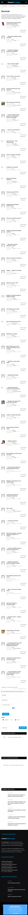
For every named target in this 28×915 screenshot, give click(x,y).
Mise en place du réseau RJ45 (13, 102)
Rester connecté (6, 704)
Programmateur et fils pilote (12, 630)
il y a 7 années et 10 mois (10, 106)
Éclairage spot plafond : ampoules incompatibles (12, 50)
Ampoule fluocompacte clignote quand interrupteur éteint (13, 23)
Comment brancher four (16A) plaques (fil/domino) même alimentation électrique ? (13, 644)
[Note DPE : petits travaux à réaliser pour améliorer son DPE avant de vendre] (4, 794)
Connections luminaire (13, 520)
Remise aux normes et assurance (14, 258)
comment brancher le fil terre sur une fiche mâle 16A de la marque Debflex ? (13, 673)
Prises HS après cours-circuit (13, 76)
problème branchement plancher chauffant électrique (13, 562)
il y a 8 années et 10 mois (10, 649)
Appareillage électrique (13, 375)
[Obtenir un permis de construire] (3, 896)
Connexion (5, 714)
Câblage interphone (12, 441)
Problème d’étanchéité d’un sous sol (8, 864)
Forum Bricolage (12, 6)
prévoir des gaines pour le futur (13, 321)
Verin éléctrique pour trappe (12, 309)
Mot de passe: (5, 700)
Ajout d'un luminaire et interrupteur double (11, 603)
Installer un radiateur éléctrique (13, 415)
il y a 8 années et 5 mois (10, 392)
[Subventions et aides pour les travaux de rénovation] (3, 889)
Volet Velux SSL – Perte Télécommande (11, 141)
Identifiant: (4, 695)
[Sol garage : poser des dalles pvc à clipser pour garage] (4, 809)
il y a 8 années (19, 132)
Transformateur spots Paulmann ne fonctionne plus (13, 388)
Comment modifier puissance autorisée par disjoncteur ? (13, 549)
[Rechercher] (26, 2)
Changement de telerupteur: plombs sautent (12, 205)
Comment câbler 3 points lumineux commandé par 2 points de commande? (12, 116)
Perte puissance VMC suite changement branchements (13, 468)
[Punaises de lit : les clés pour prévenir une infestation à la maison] (4, 823)
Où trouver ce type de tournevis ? (13, 218)
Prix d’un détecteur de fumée (14, 883)
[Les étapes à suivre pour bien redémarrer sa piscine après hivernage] (4, 816)
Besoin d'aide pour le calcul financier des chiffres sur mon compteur (13, 348)
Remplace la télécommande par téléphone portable (13, 296)
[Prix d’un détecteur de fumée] (3, 882)
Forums (18, 6)
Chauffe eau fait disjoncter (7, 861)
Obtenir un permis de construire (14, 896)
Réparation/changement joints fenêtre (9, 870)
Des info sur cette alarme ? (14, 129)
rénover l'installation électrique (13, 154)
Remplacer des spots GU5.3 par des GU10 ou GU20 (13, 402)
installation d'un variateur (12, 167)
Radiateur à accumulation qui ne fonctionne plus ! (13, 481)
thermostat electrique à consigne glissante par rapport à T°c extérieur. (14, 534)
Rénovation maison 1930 (12, 283)
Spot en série (9, 508)
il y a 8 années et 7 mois (10, 512)
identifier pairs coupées (11, 333)
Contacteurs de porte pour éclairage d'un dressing (12, 495)
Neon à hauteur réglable (13, 63)
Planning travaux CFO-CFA (12, 192)
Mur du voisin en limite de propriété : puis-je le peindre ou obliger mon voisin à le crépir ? (17, 803)
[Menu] (2, 2)
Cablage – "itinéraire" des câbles (13, 270)
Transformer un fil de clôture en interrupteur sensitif (13, 658)
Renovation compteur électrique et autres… (12, 245)
